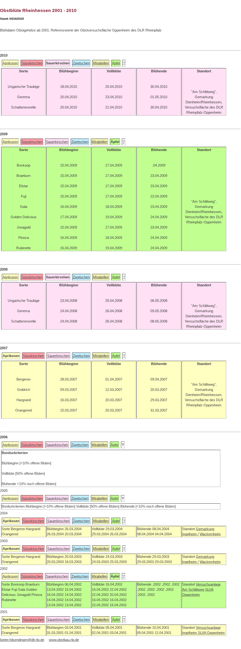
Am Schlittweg (193, 589)
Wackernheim (210, 534)
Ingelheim (190, 633)
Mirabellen (101, 63)
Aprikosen (10, 63)
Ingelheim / (190, 534)
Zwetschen (81, 63)
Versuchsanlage (208, 584)
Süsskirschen (32, 63)
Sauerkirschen (57, 142)
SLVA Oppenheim (211, 633)
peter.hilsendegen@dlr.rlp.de (22, 640)
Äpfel (116, 63)
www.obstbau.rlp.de (64, 640)
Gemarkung (205, 529)
